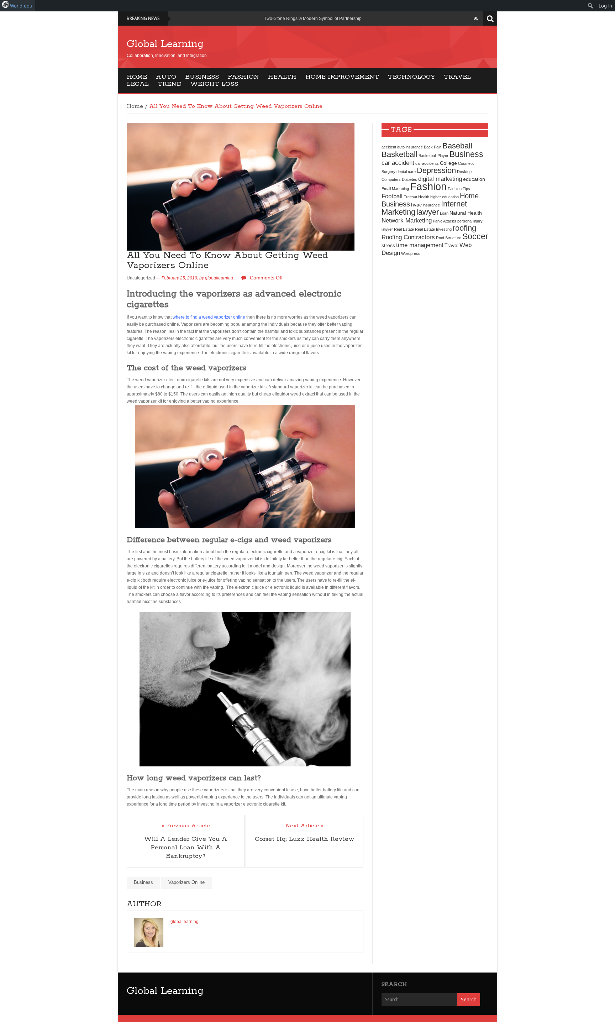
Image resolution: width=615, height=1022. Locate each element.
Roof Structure (448, 238)
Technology (411, 76)
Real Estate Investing (433, 229)
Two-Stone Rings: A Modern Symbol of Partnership (313, 18)
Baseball (457, 145)
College (448, 163)
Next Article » (304, 825)
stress (388, 245)
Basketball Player (433, 155)
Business (202, 76)
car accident (398, 162)
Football (392, 196)
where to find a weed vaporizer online (209, 317)
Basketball (399, 154)
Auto (166, 76)
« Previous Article (186, 825)
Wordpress (410, 253)
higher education (444, 197)
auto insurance (410, 147)
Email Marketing (395, 189)
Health (282, 76)
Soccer (475, 236)
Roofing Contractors (408, 237)
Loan (444, 213)
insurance (431, 205)
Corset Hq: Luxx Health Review (304, 839)
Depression (436, 170)
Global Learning (165, 44)
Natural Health (466, 213)
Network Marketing (407, 220)
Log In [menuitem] (605, 6)
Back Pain (432, 147)
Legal (138, 84)
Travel (457, 76)
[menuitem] (590, 5)
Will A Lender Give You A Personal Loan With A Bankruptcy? (185, 847)
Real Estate (404, 229)
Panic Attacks (444, 221)
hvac (416, 205)
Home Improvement (342, 76)
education (474, 179)
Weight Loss (214, 84)
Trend (170, 84)
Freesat (410, 197)
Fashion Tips (459, 189)
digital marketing (440, 178)
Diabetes (409, 179)
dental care (406, 171)
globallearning (219, 278)
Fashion (243, 76)
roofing (464, 228)
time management (419, 244)
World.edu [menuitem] (21, 6)
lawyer (427, 212)
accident (389, 147)
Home (137, 76)
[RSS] (476, 18)
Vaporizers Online (186, 882)
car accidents (427, 163)
